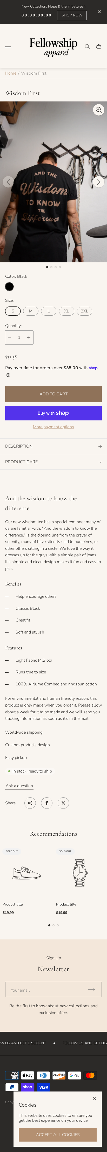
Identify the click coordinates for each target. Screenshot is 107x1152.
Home (10, 73)
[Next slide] (98, 182)
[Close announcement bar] (99, 12)
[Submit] (93, 989)
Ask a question (19, 786)
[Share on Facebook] (46, 803)
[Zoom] (98, 110)
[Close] (95, 1098)
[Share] (30, 803)
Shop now (72, 15)
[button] (47, 267)
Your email (20, 990)
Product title (13, 904)
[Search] (87, 46)
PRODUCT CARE (21, 462)
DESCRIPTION (18, 446)
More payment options (53, 427)
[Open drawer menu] (8, 46)
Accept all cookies (58, 1135)
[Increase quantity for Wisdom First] (28, 337)
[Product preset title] (27, 873)
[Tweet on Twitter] (63, 803)
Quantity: (13, 325)
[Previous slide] (8, 182)
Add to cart (53, 394)
